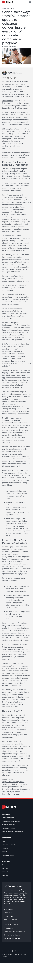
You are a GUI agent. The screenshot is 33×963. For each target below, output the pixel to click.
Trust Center (8, 928)
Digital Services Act (10, 919)
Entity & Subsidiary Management (12, 831)
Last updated (7, 101)
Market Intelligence (8, 828)
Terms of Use (8, 912)
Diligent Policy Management (13, 782)
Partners (5, 875)
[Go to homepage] (9, 807)
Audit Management (8, 824)
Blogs (12, 8)
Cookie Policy (9, 916)
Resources (5, 8)
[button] (30, 2)
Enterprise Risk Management (11, 821)
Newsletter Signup (8, 855)
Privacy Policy (8, 909)
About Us (5, 865)
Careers (5, 868)
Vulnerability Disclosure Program (15, 931)
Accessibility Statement (12, 938)
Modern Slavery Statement (13, 935)
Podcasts (5, 848)
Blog (3, 841)
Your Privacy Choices (11, 924)
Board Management (8, 817)
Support (5, 872)
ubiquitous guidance (14, 89)
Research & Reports (8, 845)
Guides (4, 851)
